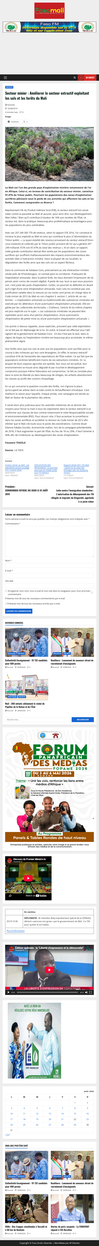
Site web (9, 581)
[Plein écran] (90, 992)
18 (24, 1119)
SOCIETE (9, 87)
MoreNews (60, 1243)
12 (37, 1113)
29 (75, 1124)
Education (12, 653)
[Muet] (86, 992)
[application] (49, 970)
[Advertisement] (49, 52)
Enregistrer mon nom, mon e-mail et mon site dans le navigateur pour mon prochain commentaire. (49, 592)
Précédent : (26, 490)
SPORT (56, 1220)
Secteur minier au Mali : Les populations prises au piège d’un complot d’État (17, 467)
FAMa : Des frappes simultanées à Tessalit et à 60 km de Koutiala (26, 1228)
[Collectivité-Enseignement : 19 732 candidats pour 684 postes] (26, 642)
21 (62, 1119)
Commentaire (12, 523)
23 (87, 1119)
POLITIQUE (12, 697)
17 (11, 1119)
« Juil (7, 1134)
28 (62, 1124)
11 (24, 1113)
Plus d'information (16, 930)
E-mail (9, 570)
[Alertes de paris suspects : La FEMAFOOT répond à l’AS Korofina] (72, 1208)
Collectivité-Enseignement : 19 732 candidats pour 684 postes (26, 662)
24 (11, 1124)
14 (62, 1113)
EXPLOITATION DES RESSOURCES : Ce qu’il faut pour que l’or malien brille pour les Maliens (46, 469)
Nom (8, 560)
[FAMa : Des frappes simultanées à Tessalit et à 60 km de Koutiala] (26, 1208)
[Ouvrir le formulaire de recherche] (75, 77)
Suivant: (72, 494)
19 (37, 1119)
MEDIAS (11, 1220)
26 (37, 1124)
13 (50, 1113)
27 (50, 1124)
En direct (90, 77)
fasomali (11, 105)
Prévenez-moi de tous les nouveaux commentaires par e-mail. (35, 598)
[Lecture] (8, 992)
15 (75, 1113)
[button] (5, 77)
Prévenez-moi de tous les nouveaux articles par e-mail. (33, 603)
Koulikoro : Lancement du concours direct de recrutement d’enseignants (72, 662)
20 (50, 1119)
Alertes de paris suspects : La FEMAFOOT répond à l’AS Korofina (70, 1228)
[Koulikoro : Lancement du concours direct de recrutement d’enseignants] (72, 642)
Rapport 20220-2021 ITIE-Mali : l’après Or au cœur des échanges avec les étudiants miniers (76, 469)
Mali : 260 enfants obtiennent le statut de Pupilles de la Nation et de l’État (24, 705)
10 (11, 1113)
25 (24, 1124)
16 (87, 1113)
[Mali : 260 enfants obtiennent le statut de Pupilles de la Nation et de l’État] (26, 685)
